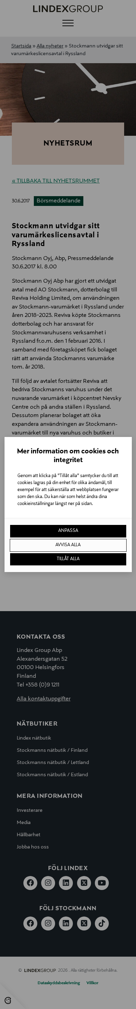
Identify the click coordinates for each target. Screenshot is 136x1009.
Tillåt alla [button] (68, 559)
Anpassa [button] (68, 530)
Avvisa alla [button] (68, 545)
